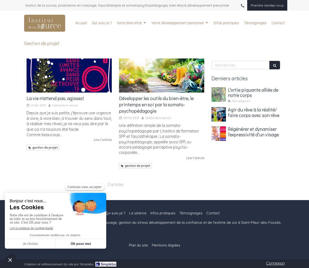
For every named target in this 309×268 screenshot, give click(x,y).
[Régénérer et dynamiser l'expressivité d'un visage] (218, 133)
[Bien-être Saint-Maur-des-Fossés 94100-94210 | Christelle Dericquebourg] (44, 23)
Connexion (275, 263)
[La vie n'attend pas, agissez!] (69, 75)
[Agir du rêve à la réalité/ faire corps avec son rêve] (218, 114)
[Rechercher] (274, 65)
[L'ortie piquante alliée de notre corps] (218, 94)
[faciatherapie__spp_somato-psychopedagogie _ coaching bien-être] (161, 75)
